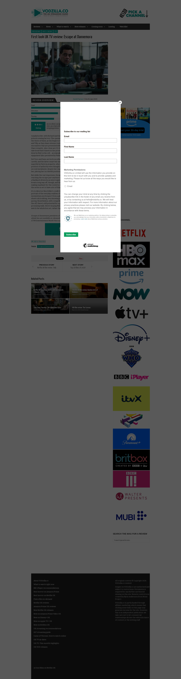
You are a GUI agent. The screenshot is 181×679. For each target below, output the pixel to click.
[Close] (120, 102)
